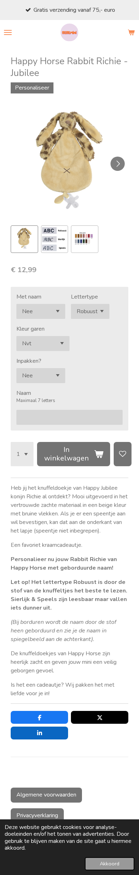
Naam (23, 393)
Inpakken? (28, 361)
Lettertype (84, 297)
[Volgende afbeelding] (117, 164)
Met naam (28, 297)
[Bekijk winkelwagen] (131, 32)
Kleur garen (30, 329)
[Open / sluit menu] (8, 32)
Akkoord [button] (109, 863)
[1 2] (22, 454)
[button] (24, 239)
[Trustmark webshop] (16, 778)
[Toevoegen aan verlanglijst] (123, 454)
